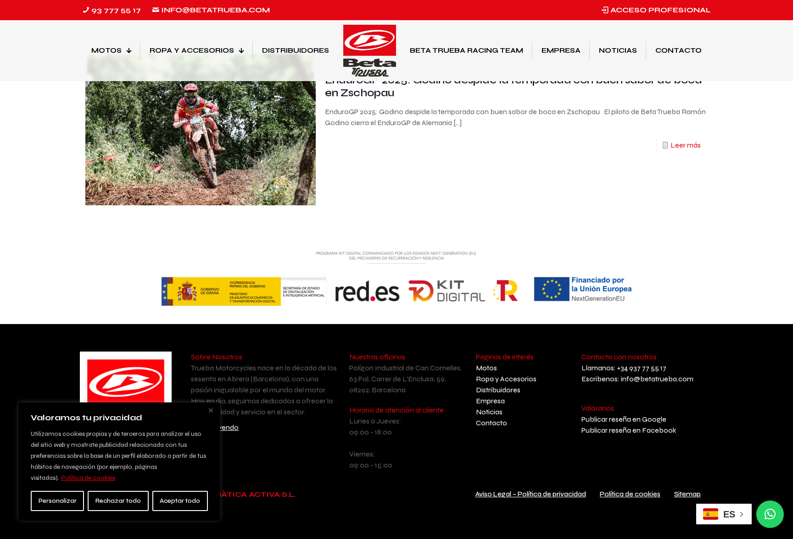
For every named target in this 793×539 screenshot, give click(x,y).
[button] (770, 514)
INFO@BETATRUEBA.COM (215, 10)
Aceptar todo (180, 501)
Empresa (490, 400)
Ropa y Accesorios (506, 378)
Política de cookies (88, 478)
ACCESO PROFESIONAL (660, 10)
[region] (119, 461)
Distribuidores (498, 389)
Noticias (489, 411)
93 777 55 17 (116, 10)
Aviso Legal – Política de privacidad (530, 494)
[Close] (210, 410)
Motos (486, 367)
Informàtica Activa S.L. (241, 494)
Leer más (685, 145)
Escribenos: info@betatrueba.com (637, 378)
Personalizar (58, 501)
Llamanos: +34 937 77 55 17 (623, 367)
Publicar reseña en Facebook (628, 430)
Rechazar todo (118, 501)
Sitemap (687, 494)
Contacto (491, 422)
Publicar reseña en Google (623, 419)
